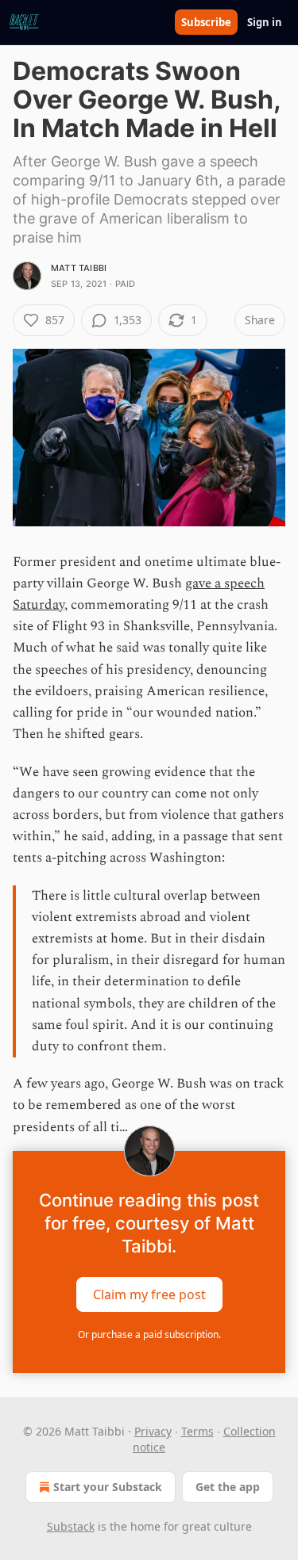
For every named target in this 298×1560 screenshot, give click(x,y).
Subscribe (206, 22)
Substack (71, 1526)
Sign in (264, 22)
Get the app (227, 1486)
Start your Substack (107, 1486)
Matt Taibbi (78, 267)
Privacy (153, 1431)
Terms (197, 1431)
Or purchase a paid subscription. (149, 1334)
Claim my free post (149, 1293)
